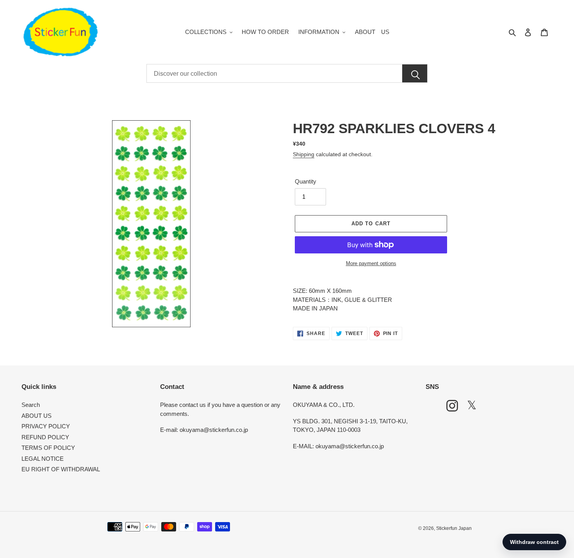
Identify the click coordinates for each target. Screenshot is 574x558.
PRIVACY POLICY (45, 426)
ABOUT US (36, 415)
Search (30, 404)
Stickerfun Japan (454, 528)
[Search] (414, 73)
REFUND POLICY (45, 437)
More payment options (371, 263)
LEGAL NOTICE (42, 458)
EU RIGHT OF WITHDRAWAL (60, 469)
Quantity (305, 181)
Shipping (303, 154)
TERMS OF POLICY (48, 447)
